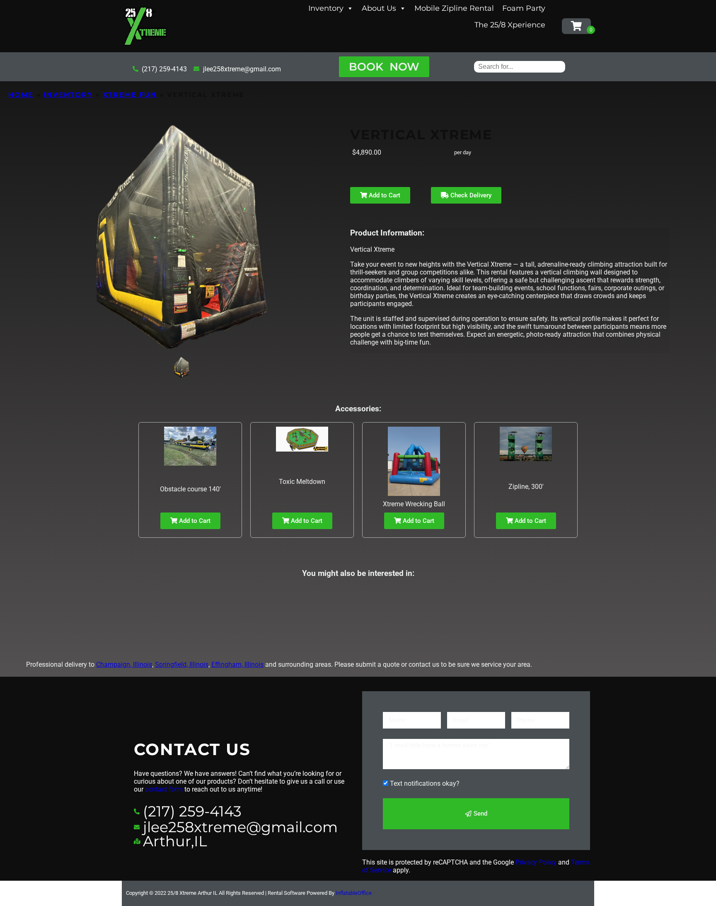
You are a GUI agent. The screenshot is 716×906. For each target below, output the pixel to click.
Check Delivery (470, 195)
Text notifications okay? (425, 783)
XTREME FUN (130, 95)
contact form (164, 789)
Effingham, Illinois (237, 664)
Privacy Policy (535, 862)
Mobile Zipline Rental (454, 8)
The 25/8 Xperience (509, 24)
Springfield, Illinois (181, 664)
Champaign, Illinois (124, 664)
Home (21, 95)
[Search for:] (519, 66)
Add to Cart (383, 195)
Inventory (325, 8)
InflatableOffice (354, 893)
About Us (379, 8)
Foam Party (523, 8)
